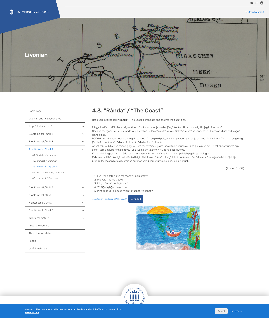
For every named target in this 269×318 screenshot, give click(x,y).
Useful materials (38, 248)
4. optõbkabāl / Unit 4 (41, 149)
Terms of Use (32, 312)
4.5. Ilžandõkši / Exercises (45, 178)
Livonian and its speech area (45, 118)
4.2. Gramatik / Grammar (44, 161)
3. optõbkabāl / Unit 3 (41, 141)
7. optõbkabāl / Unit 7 (40, 202)
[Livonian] (30, 12)
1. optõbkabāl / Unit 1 (40, 126)
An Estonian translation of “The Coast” (109, 199)
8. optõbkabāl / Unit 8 (41, 210)
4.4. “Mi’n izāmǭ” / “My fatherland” (49, 172)
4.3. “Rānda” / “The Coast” (45, 166)
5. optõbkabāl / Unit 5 (41, 187)
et (256, 3)
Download (136, 199)
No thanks (236, 311)
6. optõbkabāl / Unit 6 (41, 195)
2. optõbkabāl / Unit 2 (41, 133)
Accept (221, 311)
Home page (35, 110)
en (251, 3)
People (32, 240)
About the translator (40, 233)
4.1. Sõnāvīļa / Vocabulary (45, 155)
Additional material (39, 217)
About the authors (39, 225)
